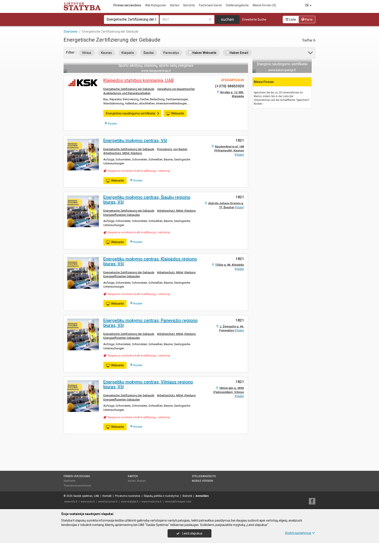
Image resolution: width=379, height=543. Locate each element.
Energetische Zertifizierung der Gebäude (128, 89)
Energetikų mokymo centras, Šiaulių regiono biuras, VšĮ (146, 200)
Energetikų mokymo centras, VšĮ (135, 140)
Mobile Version (202, 480)
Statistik (187, 495)
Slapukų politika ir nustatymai (161, 495)
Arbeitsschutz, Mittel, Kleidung (122, 153)
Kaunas (106, 52)
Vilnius (86, 52)
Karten (174, 5)
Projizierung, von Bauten (172, 149)
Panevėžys (171, 52)
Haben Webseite (203, 52)
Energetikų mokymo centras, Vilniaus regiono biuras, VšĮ (148, 384)
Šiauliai (148, 52)
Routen (112, 123)
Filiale (239, 154)
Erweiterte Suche (254, 19)
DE (307, 5)
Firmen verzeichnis (127, 5)
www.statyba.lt (129, 501)
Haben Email (238, 52)
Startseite (69, 480)
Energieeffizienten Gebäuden (121, 214)
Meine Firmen (264, 5)
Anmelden (202, 495)
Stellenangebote (237, 5)
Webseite (177, 113)
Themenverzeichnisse (77, 485)
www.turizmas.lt (108, 501)
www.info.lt (70, 501)
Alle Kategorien (155, 5)
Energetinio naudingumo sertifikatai (130, 113)
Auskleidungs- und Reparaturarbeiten (126, 93)
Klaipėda (128, 52)
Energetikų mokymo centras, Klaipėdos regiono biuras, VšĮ (150, 261)
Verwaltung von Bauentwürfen (176, 89)
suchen (227, 19)
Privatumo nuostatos (127, 495)
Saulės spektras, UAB (86, 495)
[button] (310, 53)
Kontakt (107, 495)
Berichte (189, 5)
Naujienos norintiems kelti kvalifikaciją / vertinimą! (139, 170)
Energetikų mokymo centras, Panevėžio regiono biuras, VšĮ (150, 323)
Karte (308, 19)
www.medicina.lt (152, 501)
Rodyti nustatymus (298, 533)
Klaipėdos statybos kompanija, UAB (138, 80)
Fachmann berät (210, 5)
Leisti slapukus (192, 533)
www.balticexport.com (178, 501)
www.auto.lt (88, 501)
